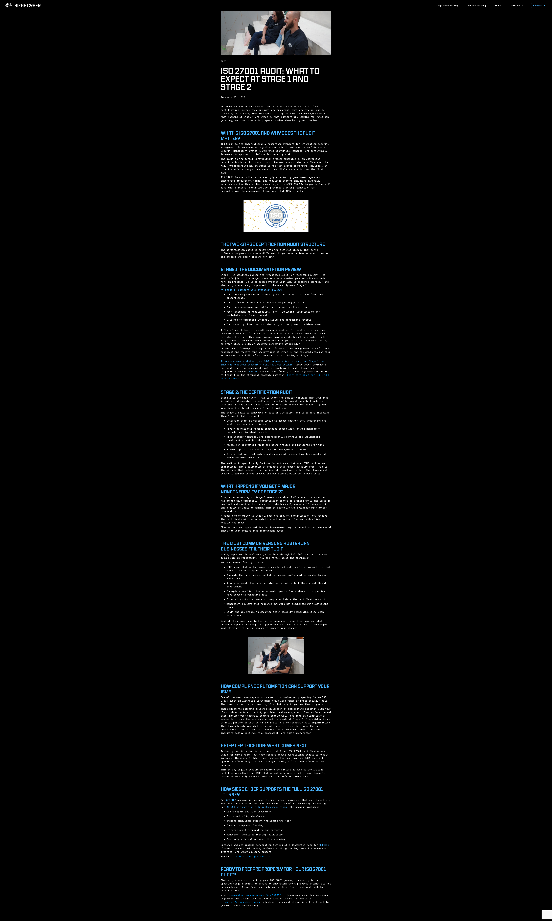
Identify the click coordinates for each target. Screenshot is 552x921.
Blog (223, 61)
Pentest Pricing (477, 5)
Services (515, 5)
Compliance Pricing (447, 5)
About (498, 5)
